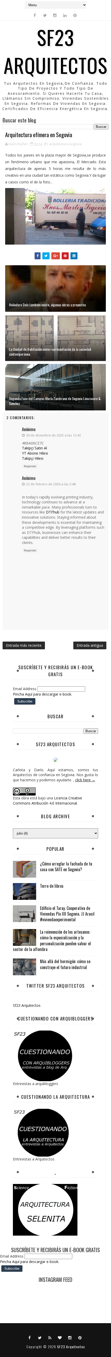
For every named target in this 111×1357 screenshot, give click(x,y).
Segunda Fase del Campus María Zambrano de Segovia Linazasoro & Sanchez (55, 401)
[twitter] (45, 15)
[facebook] (35, 15)
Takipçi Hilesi (32, 458)
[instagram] (55, 15)
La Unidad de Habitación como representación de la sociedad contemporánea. (50, 351)
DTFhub (52, 512)
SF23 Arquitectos (55, 51)
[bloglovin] (60, 1337)
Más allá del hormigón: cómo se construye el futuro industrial (65, 964)
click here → (85, 779)
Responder (30, 466)
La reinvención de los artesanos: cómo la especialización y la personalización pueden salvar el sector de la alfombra (52, 940)
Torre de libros (52, 886)
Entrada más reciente (24, 645)
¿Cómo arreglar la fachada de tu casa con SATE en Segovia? (66, 866)
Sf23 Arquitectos (27, 1005)
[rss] (50, 1337)
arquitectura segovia (65, 144)
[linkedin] (65, 15)
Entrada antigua (90, 645)
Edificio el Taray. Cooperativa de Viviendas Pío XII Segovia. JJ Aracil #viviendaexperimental (67, 914)
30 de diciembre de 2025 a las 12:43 (53, 435)
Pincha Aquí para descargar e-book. (42, 694)
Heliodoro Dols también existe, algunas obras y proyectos (47, 304)
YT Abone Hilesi (35, 453)
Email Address (25, 688)
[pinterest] (75, 15)
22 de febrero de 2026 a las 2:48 (51, 484)
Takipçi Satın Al (34, 448)
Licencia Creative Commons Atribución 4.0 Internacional (47, 801)
